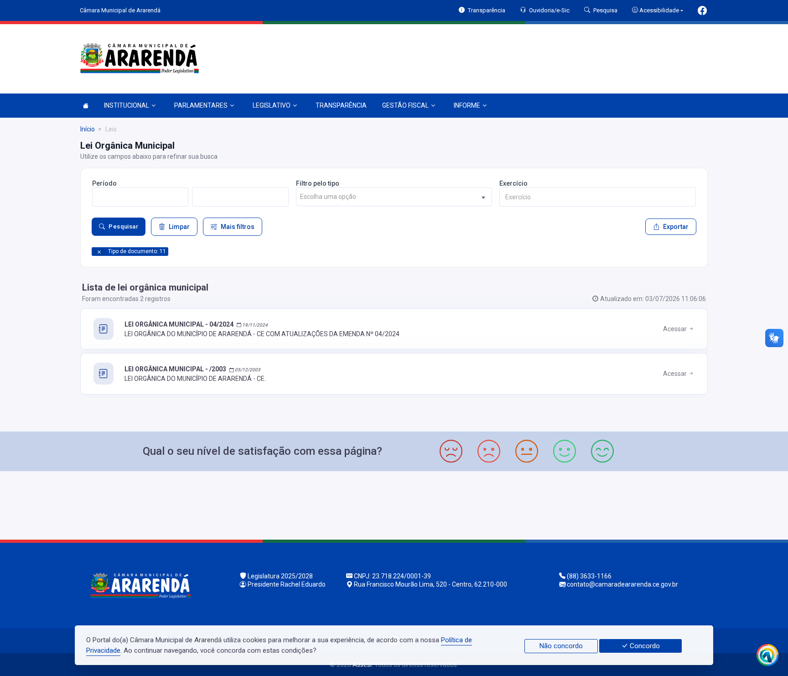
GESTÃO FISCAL (405, 105)
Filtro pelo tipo (317, 183)
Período (104, 183)
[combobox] (394, 196)
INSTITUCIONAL (126, 105)
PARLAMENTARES (201, 105)
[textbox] (394, 197)
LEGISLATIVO (271, 105)
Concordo (644, 646)
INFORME (467, 105)
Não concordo (561, 646)
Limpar (179, 226)
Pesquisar (123, 226)
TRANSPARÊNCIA (341, 105)
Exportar (676, 226)
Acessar (675, 329)
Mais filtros (237, 226)
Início (87, 129)
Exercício (513, 183)
